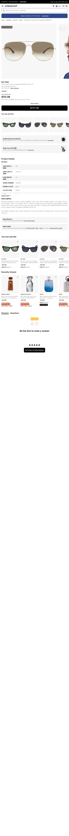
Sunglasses (9, 20)
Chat (41, 228)
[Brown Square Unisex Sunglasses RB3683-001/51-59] (64, 28)
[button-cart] (66, 6)
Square (21, 20)
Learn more (50, 140)
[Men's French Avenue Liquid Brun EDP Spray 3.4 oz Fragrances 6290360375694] (17, 277)
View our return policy (29, 220)
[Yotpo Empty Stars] (5, 88)
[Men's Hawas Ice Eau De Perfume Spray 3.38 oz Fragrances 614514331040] (56, 277)
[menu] (2, 6)
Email (37, 228)
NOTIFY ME (34, 108)
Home (2, 20)
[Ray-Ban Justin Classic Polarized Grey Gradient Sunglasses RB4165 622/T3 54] (36, 241)
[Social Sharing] (60, 28)
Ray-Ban (15, 20)
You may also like (7, 114)
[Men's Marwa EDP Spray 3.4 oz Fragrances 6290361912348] (36, 277)
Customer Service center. (56, 228)
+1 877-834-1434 (30, 228)
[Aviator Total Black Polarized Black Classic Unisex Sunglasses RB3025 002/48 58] (56, 241)
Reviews (5, 313)
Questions (14, 313)
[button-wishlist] (63, 6)
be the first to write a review (34, 350)
